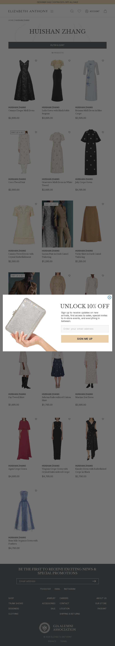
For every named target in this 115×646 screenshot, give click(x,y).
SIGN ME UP (85, 338)
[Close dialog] (109, 297)
